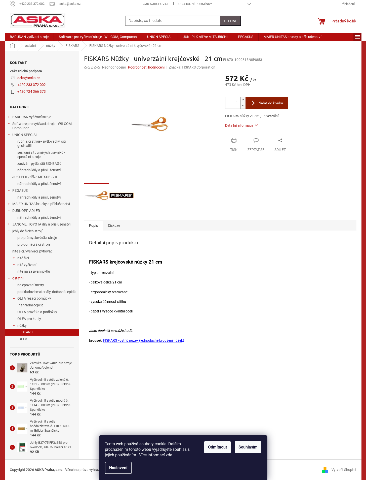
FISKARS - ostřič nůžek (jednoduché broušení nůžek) (143, 340)
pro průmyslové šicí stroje (37, 238)
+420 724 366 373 (31, 91)
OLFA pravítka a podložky (37, 312)
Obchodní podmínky (195, 4)
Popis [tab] (93, 225)
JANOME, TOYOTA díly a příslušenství (41, 224)
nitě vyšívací (26, 265)
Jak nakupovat (155, 4)
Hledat (230, 20)
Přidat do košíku (270, 103)
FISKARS (25, 332)
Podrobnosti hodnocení (146, 67)
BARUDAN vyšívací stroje (31, 117)
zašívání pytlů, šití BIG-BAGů (39, 164)
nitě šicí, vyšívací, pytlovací (32, 251)
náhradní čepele (31, 305)
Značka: (192, 67)
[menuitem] (29, 37)
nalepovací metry (30, 285)
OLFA (23, 339)
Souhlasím (248, 447)
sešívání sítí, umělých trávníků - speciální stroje (41, 154)
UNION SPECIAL (25, 135)
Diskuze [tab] (114, 225)
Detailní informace (239, 125)
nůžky (22, 326)
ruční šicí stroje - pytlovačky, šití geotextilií (41, 143)
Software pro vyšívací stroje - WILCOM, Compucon (42, 126)
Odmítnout (217, 447)
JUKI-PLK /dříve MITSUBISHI (34, 177)
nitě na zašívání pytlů (33, 271)
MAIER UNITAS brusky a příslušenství (41, 204)
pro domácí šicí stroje (33, 244)
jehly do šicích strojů (28, 231)
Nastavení (118, 467)
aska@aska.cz (28, 78)
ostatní (17, 278)
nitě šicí (23, 258)
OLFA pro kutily (29, 319)
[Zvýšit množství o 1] (243, 100)
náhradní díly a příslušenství (39, 170)
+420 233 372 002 (31, 85)
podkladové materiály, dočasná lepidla (46, 292)
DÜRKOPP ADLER (26, 211)
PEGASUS (20, 190)
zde (169, 455)
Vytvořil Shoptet (344, 469)
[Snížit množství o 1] (243, 106)
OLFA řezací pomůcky (34, 298)
